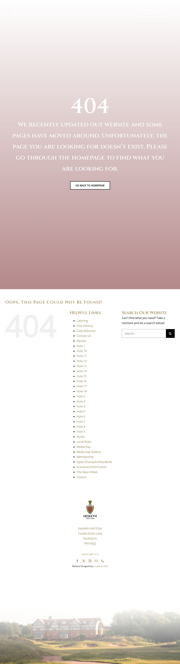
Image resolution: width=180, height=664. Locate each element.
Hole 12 (82, 361)
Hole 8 (81, 427)
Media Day (84, 447)
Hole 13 (82, 366)
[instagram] (90, 560)
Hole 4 (81, 406)
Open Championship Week (94, 462)
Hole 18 (82, 391)
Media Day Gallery (89, 452)
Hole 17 (82, 386)
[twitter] (83, 560)
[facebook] (77, 560)
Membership (85, 457)
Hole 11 (82, 356)
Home (81, 437)
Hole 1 (81, 346)
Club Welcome (86, 331)
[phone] (102, 560)
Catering (82, 321)
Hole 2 (81, 396)
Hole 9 (81, 432)
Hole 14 (82, 371)
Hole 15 (82, 376)
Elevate (81, 341)
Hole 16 (82, 381)
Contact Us (84, 336)
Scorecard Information (92, 467)
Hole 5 (81, 411)
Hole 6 (81, 416)
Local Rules (84, 442)
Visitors (82, 477)
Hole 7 (81, 422)
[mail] (96, 560)
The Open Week (87, 472)
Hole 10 (82, 351)
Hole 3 (81, 401)
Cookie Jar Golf (100, 566)
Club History (85, 326)
